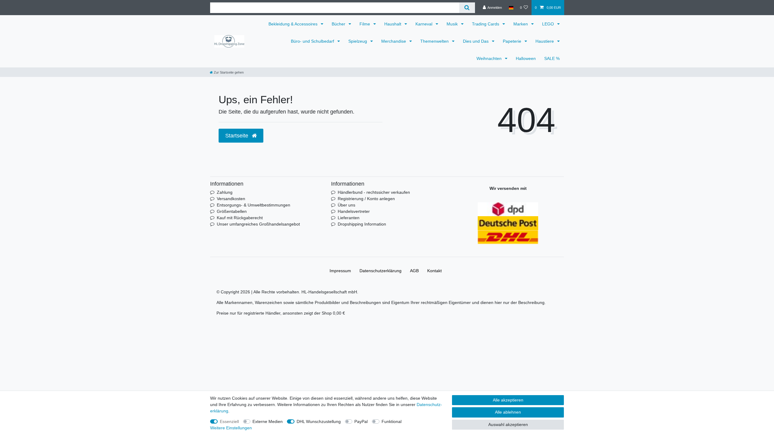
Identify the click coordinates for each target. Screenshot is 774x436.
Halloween (526, 58)
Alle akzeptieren (508, 400)
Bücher (339, 23)
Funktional (392, 421)
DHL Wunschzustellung (319, 421)
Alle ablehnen (508, 412)
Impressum (340, 270)
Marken (521, 23)
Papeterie (512, 41)
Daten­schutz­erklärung (380, 270)
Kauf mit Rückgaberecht (240, 217)
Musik (453, 23)
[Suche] (467, 7)
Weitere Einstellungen (231, 427)
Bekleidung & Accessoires (293, 23)
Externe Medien (267, 421)
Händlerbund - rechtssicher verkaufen (374, 192)
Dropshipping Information (362, 224)
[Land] (510, 7)
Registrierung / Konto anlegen (366, 198)
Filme (365, 23)
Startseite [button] (237, 136)
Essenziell (229, 421)
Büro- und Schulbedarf (313, 41)
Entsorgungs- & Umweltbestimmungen (253, 205)
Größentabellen (232, 211)
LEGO (548, 23)
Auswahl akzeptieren (508, 424)
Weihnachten (489, 58)
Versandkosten (231, 198)
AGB (414, 270)
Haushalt (393, 23)
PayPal (361, 421)
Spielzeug (358, 41)
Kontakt (434, 270)
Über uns (346, 205)
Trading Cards (486, 23)
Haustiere (545, 41)
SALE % (552, 58)
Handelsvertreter (354, 211)
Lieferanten (348, 217)
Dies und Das (476, 41)
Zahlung (225, 192)
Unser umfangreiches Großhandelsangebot (258, 224)
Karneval (424, 23)
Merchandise (394, 41)
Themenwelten (435, 41)
